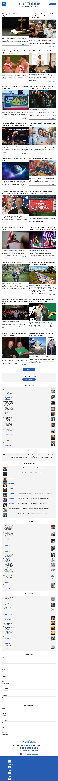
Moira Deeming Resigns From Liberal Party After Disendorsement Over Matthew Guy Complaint (35, 493)
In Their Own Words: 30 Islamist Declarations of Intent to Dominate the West (31, 467)
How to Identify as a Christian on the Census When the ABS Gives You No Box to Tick (33, 477)
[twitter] (25, 748)
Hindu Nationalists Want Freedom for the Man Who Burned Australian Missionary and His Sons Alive (41, 16)
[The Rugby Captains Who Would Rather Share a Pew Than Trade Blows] (42, 303)
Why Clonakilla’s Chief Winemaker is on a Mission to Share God (8, 559)
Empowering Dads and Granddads (12, 262)
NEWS (42, 109)
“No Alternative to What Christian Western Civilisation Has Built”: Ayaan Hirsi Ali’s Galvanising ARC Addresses (8, 578)
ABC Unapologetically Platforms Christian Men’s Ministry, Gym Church (8, 397)
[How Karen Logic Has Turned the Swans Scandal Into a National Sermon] (42, 196)
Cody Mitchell (7, 607)
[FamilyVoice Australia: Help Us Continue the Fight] (42, 127)
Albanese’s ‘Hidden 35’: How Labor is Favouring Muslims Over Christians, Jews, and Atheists (8, 403)
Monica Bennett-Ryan (8, 601)
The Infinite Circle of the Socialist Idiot (41, 158)
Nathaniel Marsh (5, 283)
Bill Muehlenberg (5, 73)
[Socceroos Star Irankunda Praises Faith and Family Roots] (15, 90)
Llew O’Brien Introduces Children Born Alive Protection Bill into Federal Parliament (8, 419)
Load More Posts (29, 369)
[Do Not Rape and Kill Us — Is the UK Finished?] (15, 231)
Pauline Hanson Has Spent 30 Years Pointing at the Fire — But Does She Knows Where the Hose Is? (35, 498)
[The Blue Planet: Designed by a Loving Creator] (15, 162)
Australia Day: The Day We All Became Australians (8, 598)
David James (31, 356)
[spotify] (37, 748)
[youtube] (30, 748)
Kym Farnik (6, 440)
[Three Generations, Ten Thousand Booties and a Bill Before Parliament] (42, 267)
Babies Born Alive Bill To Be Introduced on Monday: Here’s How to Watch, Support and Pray (8, 390)
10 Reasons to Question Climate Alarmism (8, 641)
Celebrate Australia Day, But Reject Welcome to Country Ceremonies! (8, 617)
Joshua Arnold (32, 74)
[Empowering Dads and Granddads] (15, 264)
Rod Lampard (31, 38)
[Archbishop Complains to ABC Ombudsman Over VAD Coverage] (15, 337)
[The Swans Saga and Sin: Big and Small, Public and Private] (15, 55)
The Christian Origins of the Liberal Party (9, 646)
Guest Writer (4, 111)
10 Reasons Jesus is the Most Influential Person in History (9, 627)
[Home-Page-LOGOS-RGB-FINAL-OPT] (4, 4)
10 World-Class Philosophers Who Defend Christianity (7, 604)
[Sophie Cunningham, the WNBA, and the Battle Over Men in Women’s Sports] (15, 127)
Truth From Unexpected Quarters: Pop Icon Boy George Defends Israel (8, 554)
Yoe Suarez (31, 176)
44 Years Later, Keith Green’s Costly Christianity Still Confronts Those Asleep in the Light (33, 503)
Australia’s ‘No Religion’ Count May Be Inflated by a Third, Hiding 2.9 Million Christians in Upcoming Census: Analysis (28, 508)
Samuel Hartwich (8, 393)
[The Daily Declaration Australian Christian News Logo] (29, 3)
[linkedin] (32, 748)
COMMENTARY (15, 214)
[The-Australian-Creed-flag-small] (21, 754)
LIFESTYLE (16, 283)
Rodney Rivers (7, 619)
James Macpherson (32, 217)
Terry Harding (7, 405)
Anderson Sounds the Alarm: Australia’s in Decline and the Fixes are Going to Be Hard (8, 425)
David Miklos (31, 285)
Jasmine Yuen (4, 36)
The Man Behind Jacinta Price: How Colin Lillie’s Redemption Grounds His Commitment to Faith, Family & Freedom (8, 527)
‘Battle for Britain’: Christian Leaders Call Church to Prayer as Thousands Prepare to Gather (15, 301)
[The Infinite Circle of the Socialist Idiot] (42, 160)
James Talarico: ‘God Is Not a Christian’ (40, 51)
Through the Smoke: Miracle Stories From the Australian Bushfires (8, 622)
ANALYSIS (14, 146)
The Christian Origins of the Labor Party (8, 637)
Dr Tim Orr (4, 146)
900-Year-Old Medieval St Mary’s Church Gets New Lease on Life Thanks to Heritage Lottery (9, 585)
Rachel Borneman (8, 614)
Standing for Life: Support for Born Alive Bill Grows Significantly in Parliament (8, 431)
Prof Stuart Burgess (5, 181)
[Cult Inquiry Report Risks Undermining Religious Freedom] (15, 18)
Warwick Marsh (7, 643)
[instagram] (28, 748)
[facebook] (21, 748)
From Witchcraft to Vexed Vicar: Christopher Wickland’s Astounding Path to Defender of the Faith (8, 534)
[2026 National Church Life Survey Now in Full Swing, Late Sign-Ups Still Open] (42, 90)
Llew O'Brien (7, 421)
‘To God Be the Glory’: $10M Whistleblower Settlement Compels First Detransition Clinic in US (8, 565)
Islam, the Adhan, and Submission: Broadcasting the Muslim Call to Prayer (9, 442)
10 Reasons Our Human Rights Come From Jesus (8, 632)
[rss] (35, 748)
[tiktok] (23, 748)
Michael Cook (4, 358)
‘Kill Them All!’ (7, 412)
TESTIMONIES (15, 111)
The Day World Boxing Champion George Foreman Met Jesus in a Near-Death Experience (8, 571)
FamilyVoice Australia (33, 146)
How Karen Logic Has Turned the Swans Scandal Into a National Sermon (9, 408)
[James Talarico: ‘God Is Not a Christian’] (42, 53)
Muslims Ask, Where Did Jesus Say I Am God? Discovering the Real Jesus (8, 437)
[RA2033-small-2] (31, 754)
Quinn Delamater (32, 250)
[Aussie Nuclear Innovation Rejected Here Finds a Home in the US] (42, 337)
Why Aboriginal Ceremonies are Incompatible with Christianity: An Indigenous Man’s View (8, 610)
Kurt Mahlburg (32, 109)
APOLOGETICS (43, 74)
